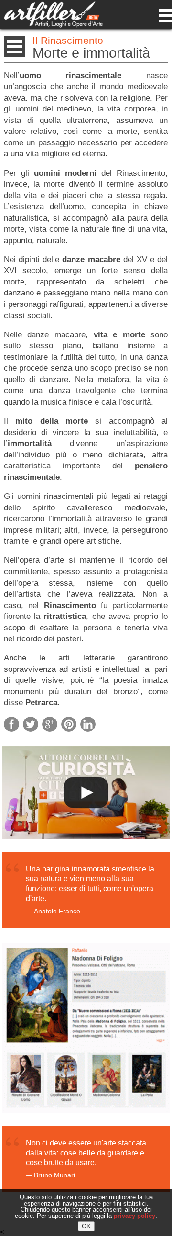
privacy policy (134, 1215)
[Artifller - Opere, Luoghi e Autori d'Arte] (53, 25)
